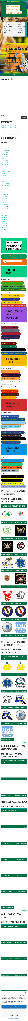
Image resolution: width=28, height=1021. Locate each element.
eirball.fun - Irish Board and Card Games (11, 467)
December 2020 (6, 185)
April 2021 (4, 181)
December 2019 (6, 211)
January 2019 (5, 234)
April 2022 (4, 158)
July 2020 (4, 196)
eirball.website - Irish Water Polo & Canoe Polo (13, 419)
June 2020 (4, 198)
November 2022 (6, 150)
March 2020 (5, 204)
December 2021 (6, 164)
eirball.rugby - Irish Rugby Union (9, 391)
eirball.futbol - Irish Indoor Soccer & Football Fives (13, 353)
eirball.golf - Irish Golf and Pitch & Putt (11, 435)
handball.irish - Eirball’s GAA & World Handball (13, 286)
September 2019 (6, 217)
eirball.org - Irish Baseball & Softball (10, 337)
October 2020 (5, 190)
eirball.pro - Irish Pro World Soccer (10, 381)
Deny (14, 1011)
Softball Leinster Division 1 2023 (9, 130)
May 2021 (4, 179)
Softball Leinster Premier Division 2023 (11, 132)
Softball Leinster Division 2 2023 (9, 127)
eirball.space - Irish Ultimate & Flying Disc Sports (13, 350)
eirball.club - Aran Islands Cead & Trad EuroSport (13, 305)
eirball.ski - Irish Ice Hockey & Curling (10, 334)
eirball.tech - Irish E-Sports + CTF (10, 470)
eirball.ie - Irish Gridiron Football (9, 327)
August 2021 (5, 173)
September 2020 (6, 192)
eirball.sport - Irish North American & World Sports (14, 256)
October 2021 (5, 169)
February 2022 (5, 160)
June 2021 (4, 177)
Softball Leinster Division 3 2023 (9, 125)
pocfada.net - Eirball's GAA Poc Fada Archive (12, 295)
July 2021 (4, 175)
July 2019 (4, 221)
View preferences (14, 1015)
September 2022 (6, 154)
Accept (14, 1007)
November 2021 (6, 167)
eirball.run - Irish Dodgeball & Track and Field (12, 476)
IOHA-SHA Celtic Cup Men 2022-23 (10, 134)
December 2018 (6, 236)
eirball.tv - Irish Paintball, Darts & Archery (11, 464)
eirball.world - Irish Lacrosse (8, 343)
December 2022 (6, 148)
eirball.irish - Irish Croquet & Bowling (10, 442)
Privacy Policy (16, 1018)
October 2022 (5, 152)
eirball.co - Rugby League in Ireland (10, 378)
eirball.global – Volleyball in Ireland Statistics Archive (14, 55)
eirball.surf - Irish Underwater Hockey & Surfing (13, 423)
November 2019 (6, 213)
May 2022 (4, 156)
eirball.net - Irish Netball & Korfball (10, 372)
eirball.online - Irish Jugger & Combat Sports (12, 460)
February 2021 (5, 183)
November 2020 (6, 188)
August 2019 (5, 219)
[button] (26, 993)
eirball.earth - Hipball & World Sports (10, 426)
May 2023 (4, 146)
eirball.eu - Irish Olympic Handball (10, 416)
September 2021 (6, 171)
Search (2, 115)
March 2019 (5, 229)
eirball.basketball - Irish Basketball (10, 330)
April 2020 (4, 202)
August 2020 (5, 194)
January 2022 (5, 162)
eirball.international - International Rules (11, 302)
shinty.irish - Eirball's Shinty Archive (10, 299)
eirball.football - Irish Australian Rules (11, 375)
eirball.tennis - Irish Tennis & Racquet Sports (12, 432)
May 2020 (4, 200)
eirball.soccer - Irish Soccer (8, 387)
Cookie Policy (10, 1018)
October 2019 (5, 215)
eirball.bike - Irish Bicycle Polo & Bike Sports (12, 483)
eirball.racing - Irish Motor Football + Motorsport (13, 486)
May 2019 (4, 225)
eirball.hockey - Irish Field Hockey (10, 394)
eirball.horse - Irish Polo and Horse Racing (12, 480)
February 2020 (5, 206)
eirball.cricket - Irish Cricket (8, 397)
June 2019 (4, 223)
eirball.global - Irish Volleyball (9, 346)
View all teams (24, 638)
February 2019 (5, 232)
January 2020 (5, 208)
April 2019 (4, 227)
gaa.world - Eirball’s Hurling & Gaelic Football (12, 283)
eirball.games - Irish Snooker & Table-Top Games (13, 438)
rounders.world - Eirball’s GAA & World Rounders (13, 289)
